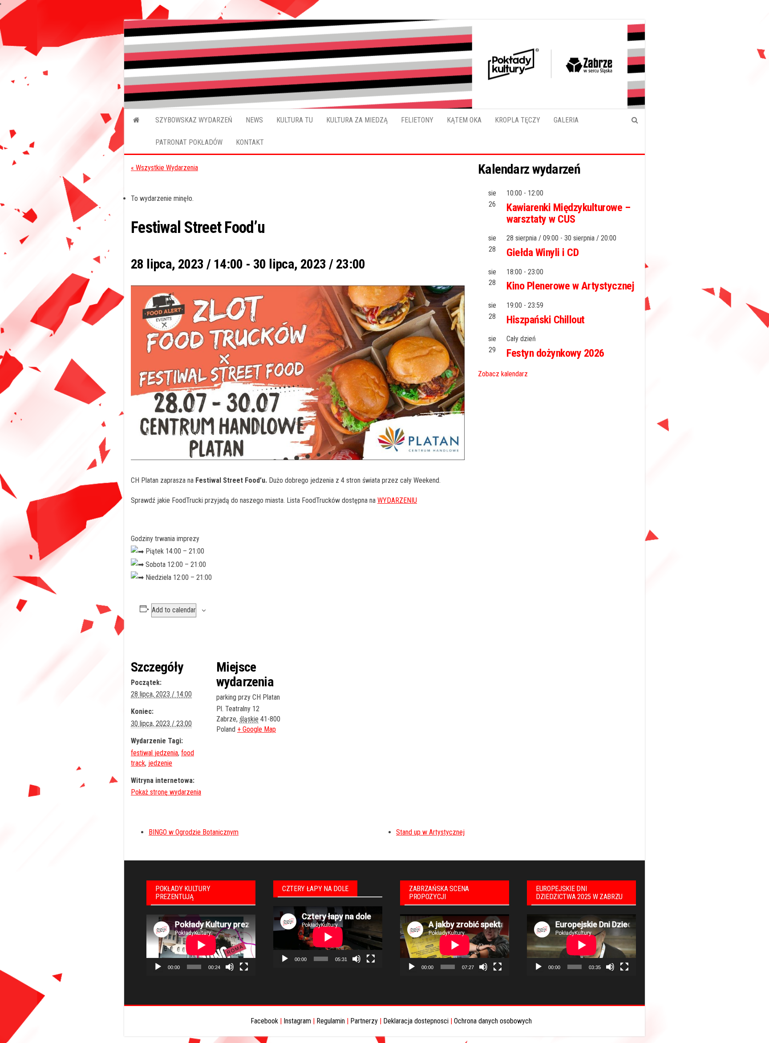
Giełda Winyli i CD (542, 252)
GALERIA (566, 120)
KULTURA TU (294, 120)
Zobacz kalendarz (503, 374)
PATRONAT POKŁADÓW (189, 142)
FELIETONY (417, 120)
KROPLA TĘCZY (517, 120)
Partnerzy (364, 1021)
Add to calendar (174, 610)
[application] (200, 945)
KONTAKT (250, 142)
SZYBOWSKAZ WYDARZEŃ (193, 120)
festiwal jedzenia (154, 753)
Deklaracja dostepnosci (416, 1021)
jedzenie (160, 763)
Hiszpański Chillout (545, 320)
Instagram (297, 1021)
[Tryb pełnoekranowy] (243, 966)
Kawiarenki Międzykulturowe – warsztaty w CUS (568, 213)
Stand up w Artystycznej (430, 832)
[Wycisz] (229, 966)
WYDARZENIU (397, 500)
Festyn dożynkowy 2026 (555, 353)
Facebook (264, 1021)
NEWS (254, 120)
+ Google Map (256, 729)
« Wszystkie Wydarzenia (164, 167)
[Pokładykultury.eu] (136, 120)
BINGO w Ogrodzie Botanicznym (194, 832)
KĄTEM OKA (464, 120)
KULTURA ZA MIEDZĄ (357, 120)
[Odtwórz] (158, 966)
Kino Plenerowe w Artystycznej (570, 286)
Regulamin (330, 1021)
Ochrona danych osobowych (493, 1021)
